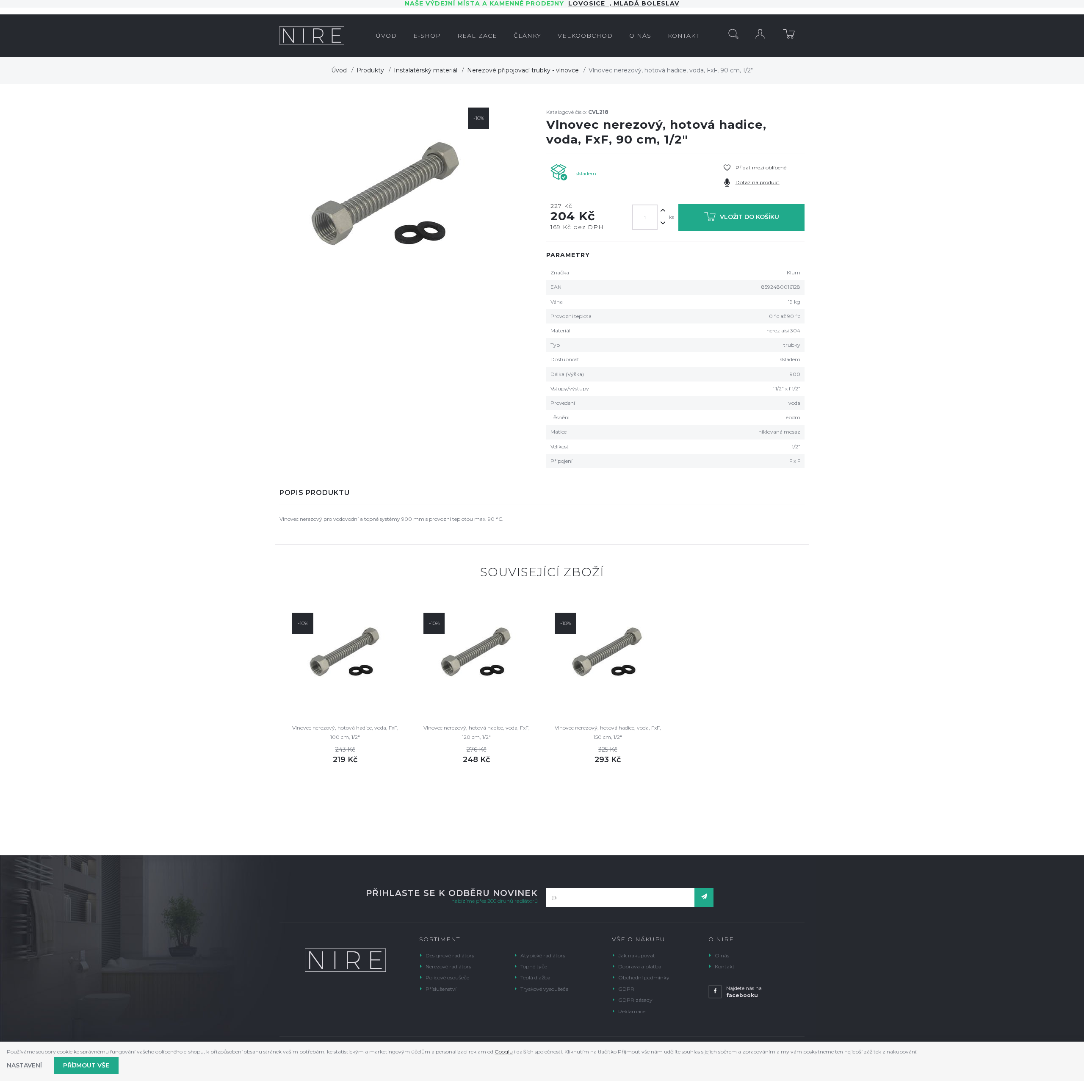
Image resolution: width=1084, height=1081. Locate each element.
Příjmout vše (86, 1065)
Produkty (370, 70)
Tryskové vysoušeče (544, 989)
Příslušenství (441, 989)
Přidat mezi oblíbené (761, 167)
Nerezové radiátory (449, 966)
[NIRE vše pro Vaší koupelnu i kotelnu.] (311, 35)
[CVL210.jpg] (386, 196)
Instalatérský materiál (425, 70)
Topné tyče (533, 966)
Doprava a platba (639, 966)
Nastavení (24, 1065)
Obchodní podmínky (643, 977)
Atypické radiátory (543, 955)
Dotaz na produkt (758, 182)
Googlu (504, 1051)
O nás (722, 955)
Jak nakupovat (636, 955)
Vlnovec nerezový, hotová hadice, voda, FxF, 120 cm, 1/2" (476, 732)
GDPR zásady (635, 1000)
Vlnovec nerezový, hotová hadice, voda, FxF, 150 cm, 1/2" (608, 732)
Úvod (339, 70)
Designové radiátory (450, 955)
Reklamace (631, 1011)
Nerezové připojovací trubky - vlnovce (523, 70)
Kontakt (725, 966)
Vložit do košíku (749, 217)
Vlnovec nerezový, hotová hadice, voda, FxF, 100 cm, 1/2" (345, 732)
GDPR (626, 989)
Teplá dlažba (535, 977)
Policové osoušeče (447, 977)
